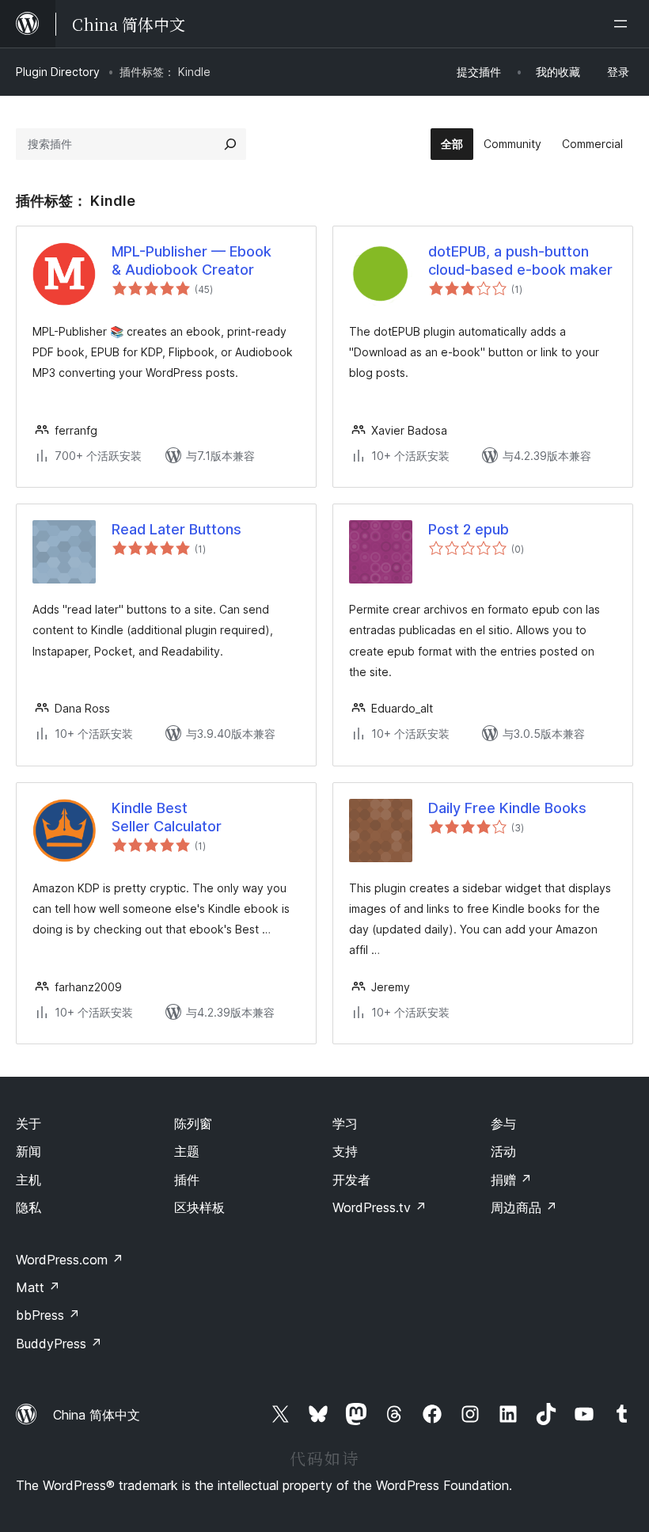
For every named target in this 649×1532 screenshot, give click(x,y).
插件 (186, 1180)
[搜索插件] (230, 144)
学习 (345, 1123)
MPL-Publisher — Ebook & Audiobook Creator (191, 260)
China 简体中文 (96, 1415)
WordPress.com (69, 1260)
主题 (186, 1151)
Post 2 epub (468, 529)
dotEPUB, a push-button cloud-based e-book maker (520, 260)
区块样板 (199, 1207)
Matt (38, 1287)
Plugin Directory (58, 71)
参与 (503, 1123)
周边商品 (524, 1207)
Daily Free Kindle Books (507, 808)
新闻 (28, 1151)
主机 (28, 1180)
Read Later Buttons (176, 529)
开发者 (351, 1180)
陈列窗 (193, 1123)
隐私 (28, 1207)
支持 (345, 1151)
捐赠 (511, 1180)
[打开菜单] (623, 24)
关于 (28, 1123)
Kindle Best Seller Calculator (167, 817)
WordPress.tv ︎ (379, 1207)
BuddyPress (59, 1343)
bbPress (48, 1315)
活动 (503, 1151)
